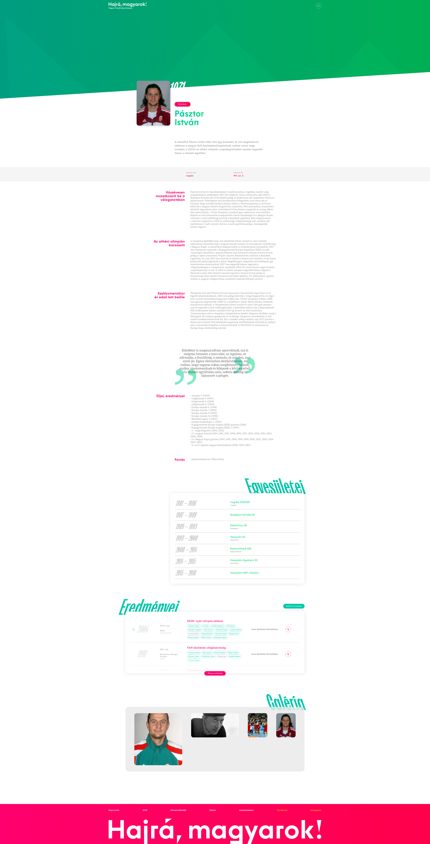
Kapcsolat (114, 810)
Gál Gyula (230, 626)
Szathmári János (220, 637)
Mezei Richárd (207, 634)
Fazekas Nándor (218, 626)
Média (212, 810)
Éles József (207, 653)
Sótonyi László (193, 656)
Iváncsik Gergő (221, 630)
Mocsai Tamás (220, 634)
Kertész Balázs (234, 656)
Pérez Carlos (206, 637)
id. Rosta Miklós (194, 660)
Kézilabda (182, 104)
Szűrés (294, 606)
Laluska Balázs (235, 630)
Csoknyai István (194, 653)
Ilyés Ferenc (208, 630)
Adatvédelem (246, 810)
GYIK (144, 810)
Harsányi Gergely (194, 630)
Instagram (315, 810)
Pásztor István (193, 637)
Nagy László (234, 634)
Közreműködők (178, 810)
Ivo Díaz (206, 626)
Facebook (282, 810)
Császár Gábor (193, 626)
